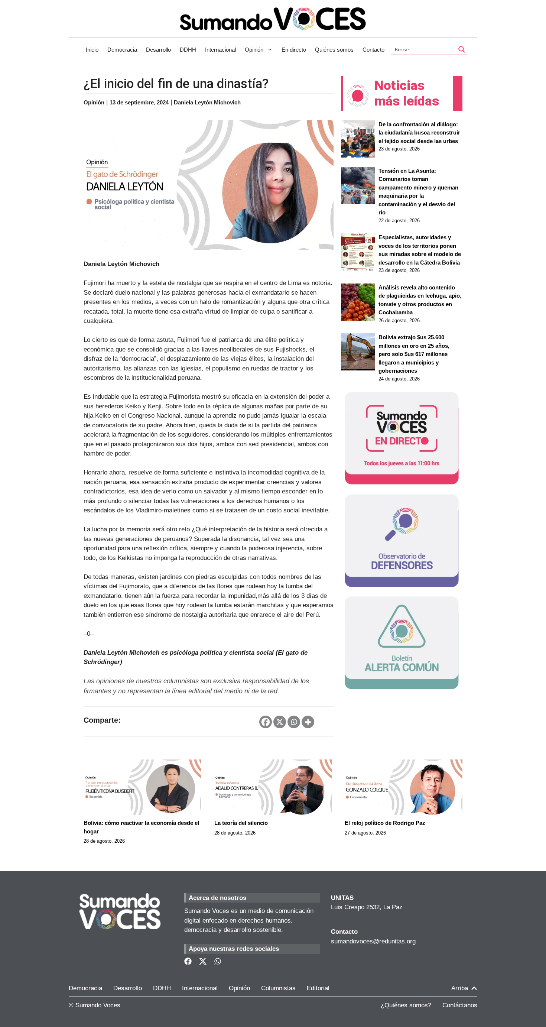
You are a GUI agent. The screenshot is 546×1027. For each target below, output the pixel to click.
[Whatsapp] (293, 722)
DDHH (188, 49)
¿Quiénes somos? (406, 1005)
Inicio (92, 49)
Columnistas (278, 988)
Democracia (122, 49)
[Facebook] (265, 722)
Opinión (254, 49)
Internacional (220, 49)
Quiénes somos (334, 49)
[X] (279, 722)
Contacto (373, 49)
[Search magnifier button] (461, 49)
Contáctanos (459, 1005)
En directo (294, 49)
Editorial (318, 988)
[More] (308, 722)
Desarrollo (158, 49)
